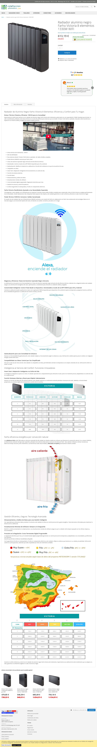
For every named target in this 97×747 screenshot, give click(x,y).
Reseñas (30, 104)
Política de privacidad (32, 713)
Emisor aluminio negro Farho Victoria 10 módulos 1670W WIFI (38, 690)
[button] (61, 87)
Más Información (18, 104)
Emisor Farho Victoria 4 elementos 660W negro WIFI (7, 690)
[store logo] (11, 7)
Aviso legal (30, 715)
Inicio (3, 17)
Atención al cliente (32, 732)
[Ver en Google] (64, 82)
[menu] (48, 13)
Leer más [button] (69, 93)
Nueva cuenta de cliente (89, 1)
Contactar (29, 734)
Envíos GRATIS (5, 738)
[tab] (6, 104)
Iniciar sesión (30, 730)
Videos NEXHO (5, 736)
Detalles (6, 104)
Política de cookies (32, 720)
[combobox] (84, 6)
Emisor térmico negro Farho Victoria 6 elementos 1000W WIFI (22, 690)
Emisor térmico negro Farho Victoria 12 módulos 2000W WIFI (53, 690)
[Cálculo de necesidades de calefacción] (82, 40)
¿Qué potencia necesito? (8, 734)
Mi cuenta (29, 725)
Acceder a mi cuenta (76, 1)
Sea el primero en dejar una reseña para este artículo (71, 32)
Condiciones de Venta (32, 718)
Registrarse (30, 727)
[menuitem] (3, 13)
